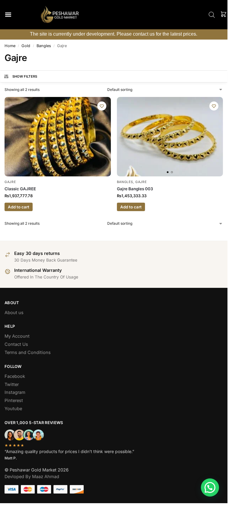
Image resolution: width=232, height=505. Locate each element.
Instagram (15, 392)
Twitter (12, 384)
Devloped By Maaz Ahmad (32, 476)
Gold (25, 45)
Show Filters (24, 76)
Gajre (10, 182)
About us (14, 312)
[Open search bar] (212, 15)
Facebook (15, 376)
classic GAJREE (20, 188)
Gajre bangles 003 (135, 188)
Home (10, 45)
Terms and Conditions (28, 352)
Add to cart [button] (18, 206)
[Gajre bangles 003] (170, 137)
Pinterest (14, 400)
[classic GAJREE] (58, 137)
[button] (8, 15)
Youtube (13, 408)
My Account (17, 336)
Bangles (44, 45)
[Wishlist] (101, 106)
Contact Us (16, 344)
